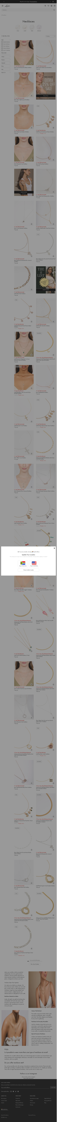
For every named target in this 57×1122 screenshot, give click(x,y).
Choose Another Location (28, 570)
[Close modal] (54, 548)
